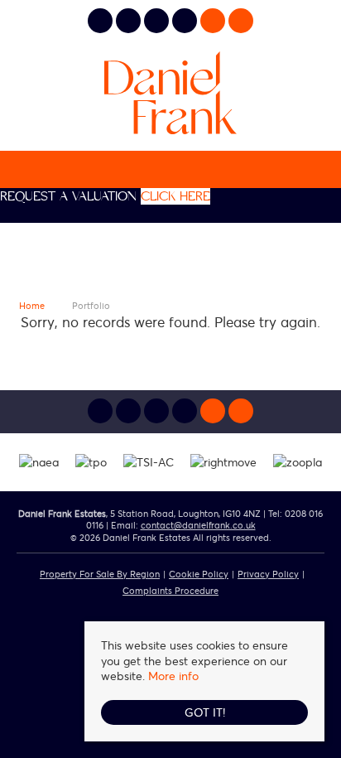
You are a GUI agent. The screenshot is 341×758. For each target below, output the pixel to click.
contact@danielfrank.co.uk (198, 525)
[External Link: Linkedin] (130, 23)
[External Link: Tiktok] (186, 23)
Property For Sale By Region (100, 573)
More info (173, 675)
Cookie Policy (198, 573)
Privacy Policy (268, 573)
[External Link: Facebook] (158, 23)
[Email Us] (212, 20)
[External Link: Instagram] (102, 23)
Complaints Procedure (170, 590)
